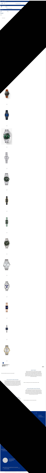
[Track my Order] (37, 3)
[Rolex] (42, 3)
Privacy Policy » (29, 425)
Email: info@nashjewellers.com (42, 437)
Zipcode (1, 408)
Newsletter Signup (4, 426)
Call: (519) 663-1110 (40, 416)
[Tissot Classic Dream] (6, 350)
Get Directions (8, 418)
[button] (2, 3)
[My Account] (38, 3)
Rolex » (28, 424)
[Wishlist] (36, 3)
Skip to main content (2, 0)
